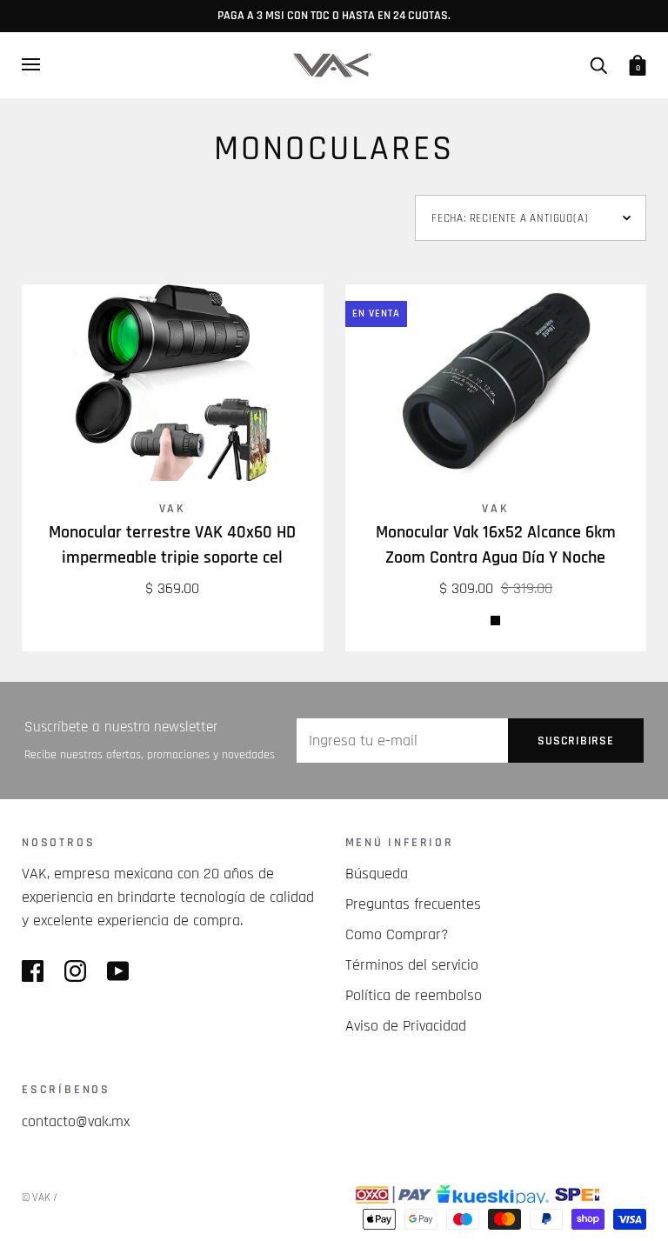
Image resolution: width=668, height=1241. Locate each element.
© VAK (36, 1197)
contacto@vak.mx (76, 1121)
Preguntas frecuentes (413, 904)
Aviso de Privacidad (405, 1026)
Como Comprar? (397, 934)
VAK (172, 509)
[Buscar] (598, 64)
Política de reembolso (413, 995)
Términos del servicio (411, 965)
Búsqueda (376, 874)
